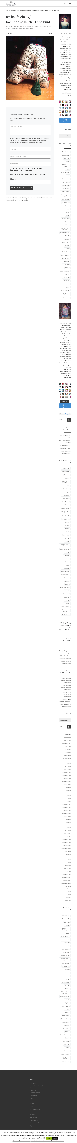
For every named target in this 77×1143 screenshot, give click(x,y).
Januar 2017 (67, 836)
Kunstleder (66, 218)
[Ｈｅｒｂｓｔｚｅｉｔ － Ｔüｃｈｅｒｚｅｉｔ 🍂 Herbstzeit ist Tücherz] (70, 115)
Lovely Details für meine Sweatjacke (66, 680)
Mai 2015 (68, 895)
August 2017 (67, 816)
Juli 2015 (68, 889)
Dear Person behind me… (65, 436)
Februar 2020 (67, 755)
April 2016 (68, 863)
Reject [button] (55, 1138)
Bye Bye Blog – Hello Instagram (65, 441)
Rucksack (66, 264)
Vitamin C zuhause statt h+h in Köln (66, 452)
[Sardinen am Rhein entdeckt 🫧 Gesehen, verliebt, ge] (66, 108)
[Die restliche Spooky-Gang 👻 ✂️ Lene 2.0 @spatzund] (66, 105)
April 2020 (68, 749)
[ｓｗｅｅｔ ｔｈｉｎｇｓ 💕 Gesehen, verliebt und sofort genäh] (66, 111)
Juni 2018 (68, 790)
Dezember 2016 (66, 839)
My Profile (32, 1115)
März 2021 (68, 746)
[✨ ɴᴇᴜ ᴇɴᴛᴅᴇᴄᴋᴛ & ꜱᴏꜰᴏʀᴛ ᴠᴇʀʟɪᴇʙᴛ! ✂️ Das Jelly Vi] (66, 102)
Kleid (68, 215)
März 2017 (68, 831)
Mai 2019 (68, 761)
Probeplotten (65, 258)
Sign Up (32, 1126)
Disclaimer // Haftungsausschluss (35, 1091)
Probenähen (65, 255)
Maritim (67, 222)
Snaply (67, 274)
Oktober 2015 (67, 880)
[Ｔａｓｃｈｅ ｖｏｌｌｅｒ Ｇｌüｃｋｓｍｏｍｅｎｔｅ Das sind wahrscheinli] (66, 115)
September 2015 (66, 883)
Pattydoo (67, 239)
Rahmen (67, 261)
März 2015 (68, 900)
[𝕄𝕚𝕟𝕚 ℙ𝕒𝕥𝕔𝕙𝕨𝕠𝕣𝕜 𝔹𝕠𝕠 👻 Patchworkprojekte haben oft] (60, 111)
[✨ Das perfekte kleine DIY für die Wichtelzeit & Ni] (63, 102)
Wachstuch (66, 298)
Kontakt (32, 1104)
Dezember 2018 (66, 772)
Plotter (67, 248)
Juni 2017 (68, 822)
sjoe (64, 685)
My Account (33, 1112)
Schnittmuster (65, 271)
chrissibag (66, 692)
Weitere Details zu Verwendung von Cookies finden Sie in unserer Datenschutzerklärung (39, 1141)
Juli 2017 (68, 819)
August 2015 (67, 886)
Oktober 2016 (67, 845)
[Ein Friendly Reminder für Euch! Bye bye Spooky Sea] (60, 105)
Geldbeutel (66, 185)
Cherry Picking (64, 165)
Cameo (67, 161)
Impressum (33, 1101)
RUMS (67, 268)
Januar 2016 (67, 871)
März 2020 (68, 752)
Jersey (67, 206)
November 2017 (66, 807)
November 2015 (66, 877)
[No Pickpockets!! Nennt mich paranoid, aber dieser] (63, 115)
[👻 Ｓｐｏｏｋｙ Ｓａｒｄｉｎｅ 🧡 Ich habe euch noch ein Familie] (63, 108)
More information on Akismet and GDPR (31, 143)
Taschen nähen (64, 294)
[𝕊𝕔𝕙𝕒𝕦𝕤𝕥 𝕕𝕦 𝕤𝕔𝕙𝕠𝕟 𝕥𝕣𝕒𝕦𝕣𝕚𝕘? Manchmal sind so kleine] (60, 115)
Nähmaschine (65, 232)
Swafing (67, 280)
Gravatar (19, 169)
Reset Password (34, 1123)
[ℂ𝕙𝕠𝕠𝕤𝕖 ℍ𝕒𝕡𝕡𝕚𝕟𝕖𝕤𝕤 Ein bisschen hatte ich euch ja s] (63, 111)
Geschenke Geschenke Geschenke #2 (20, 10)
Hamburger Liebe (64, 195)
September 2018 (66, 781)
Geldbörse (66, 188)
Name (13, 149)
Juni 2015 (68, 892)
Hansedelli (66, 202)
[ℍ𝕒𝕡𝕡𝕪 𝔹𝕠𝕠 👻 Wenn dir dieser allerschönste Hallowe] (70, 105)
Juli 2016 (68, 854)
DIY (68, 175)
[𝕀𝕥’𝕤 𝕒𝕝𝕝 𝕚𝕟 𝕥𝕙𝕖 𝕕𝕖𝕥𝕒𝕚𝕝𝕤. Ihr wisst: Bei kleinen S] (60, 102)
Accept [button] (48, 1138)
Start (7, 10)
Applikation (66, 152)
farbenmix (66, 182)
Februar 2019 (67, 770)
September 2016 (66, 848)
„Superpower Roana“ (65, 448)
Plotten (67, 245)
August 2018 (67, 784)
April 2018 (68, 796)
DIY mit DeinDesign (65, 445)
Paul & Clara (65, 242)
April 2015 (68, 898)
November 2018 (66, 775)
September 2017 (66, 813)
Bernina (67, 158)
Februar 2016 (67, 868)
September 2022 (66, 743)
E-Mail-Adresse (18, 156)
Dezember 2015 (66, 874)
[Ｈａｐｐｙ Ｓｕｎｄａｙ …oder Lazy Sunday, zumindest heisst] (70, 108)
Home (32, 1098)
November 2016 (66, 842)
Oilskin (67, 236)
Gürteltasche (65, 191)
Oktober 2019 (67, 758)
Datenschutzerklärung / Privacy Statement (38, 1087)
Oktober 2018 (67, 778)
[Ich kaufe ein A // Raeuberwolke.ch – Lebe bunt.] (30, 68)
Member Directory (35, 1109)
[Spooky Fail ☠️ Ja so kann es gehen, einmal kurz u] (60, 108)
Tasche (67, 284)
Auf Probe (33, 1083)
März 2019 (68, 767)
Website (14, 164)
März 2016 (68, 866)
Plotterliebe (66, 252)
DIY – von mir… (34, 1095)
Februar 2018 (67, 799)
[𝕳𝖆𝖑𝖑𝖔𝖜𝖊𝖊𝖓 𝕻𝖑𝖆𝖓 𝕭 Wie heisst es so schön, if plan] (63, 105)
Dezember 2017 (66, 804)
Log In (31, 1106)
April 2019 (68, 764)
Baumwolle (66, 155)
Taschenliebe (65, 290)
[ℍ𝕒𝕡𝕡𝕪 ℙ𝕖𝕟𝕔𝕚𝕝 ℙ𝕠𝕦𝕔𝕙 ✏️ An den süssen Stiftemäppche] (70, 111)
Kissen (67, 212)
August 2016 (67, 851)
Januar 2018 (67, 802)
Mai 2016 (68, 860)
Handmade (66, 199)
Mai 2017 (68, 825)
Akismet (12, 143)
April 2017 (68, 828)
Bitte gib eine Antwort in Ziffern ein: (28, 175)
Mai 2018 (68, 793)
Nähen (67, 225)
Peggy (10, 26)
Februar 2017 (67, 834)
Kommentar (16, 126)
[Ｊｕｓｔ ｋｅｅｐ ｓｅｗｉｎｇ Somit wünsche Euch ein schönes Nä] (70, 102)
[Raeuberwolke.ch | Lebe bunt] (11, 3)
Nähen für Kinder (64, 228)
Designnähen (65, 172)
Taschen (67, 287)
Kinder (67, 209)
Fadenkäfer (66, 179)
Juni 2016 (68, 857)
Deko (68, 169)
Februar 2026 (67, 740)
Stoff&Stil (66, 277)
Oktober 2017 (67, 810)
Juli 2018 (68, 787)
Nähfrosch (64, 699)
